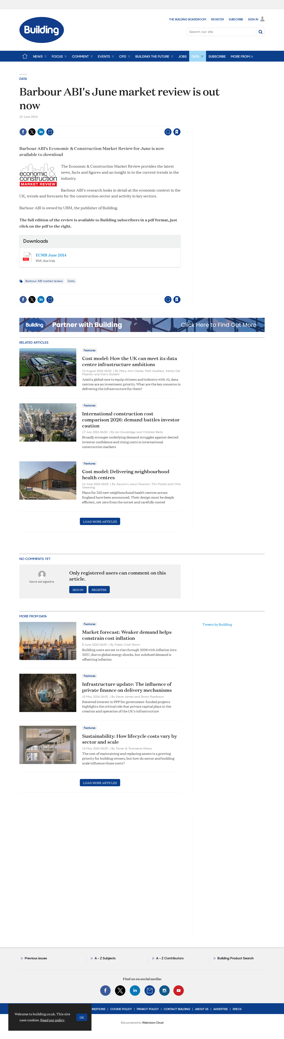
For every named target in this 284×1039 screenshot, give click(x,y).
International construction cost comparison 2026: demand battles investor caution (131, 419)
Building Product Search (235, 958)
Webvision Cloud (152, 1022)
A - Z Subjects (105, 958)
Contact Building (177, 1009)
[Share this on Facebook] (23, 132)
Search (260, 31)
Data (23, 79)
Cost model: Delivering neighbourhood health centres (125, 474)
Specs (237, 1009)
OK (82, 1017)
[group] (240, 56)
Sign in (125, 123)
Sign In (253, 19)
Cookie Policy (121, 1009)
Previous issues (36, 958)
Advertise (220, 1009)
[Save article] (177, 132)
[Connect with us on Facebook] (105, 990)
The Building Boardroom (187, 19)
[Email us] (149, 990)
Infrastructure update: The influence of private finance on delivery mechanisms (127, 687)
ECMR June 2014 (51, 255)
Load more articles (100, 521)
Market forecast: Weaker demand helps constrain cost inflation (127, 635)
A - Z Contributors (170, 958)
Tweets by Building (217, 624)
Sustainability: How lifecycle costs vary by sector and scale (129, 739)
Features (89, 350)
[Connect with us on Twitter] (120, 990)
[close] (180, 123)
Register (217, 19)
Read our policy (52, 1020)
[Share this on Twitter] (32, 132)
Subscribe (236, 19)
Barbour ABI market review (44, 281)
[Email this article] (50, 132)
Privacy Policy (148, 1009)
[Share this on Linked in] (41, 132)
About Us (202, 1009)
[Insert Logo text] (41, 41)
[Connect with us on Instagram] (164, 990)
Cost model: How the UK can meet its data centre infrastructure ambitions (129, 361)
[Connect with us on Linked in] (135, 990)
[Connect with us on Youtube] (178, 990)
